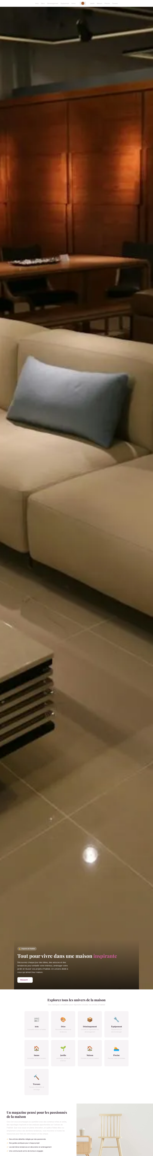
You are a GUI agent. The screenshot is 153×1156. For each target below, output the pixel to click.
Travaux (115, 3)
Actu (37, 3)
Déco (43, 3)
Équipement (65, 3)
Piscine (107, 3)
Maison (99, 3)
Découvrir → (25, 980)
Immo (74, 3)
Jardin (92, 3)
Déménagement (52, 3)
